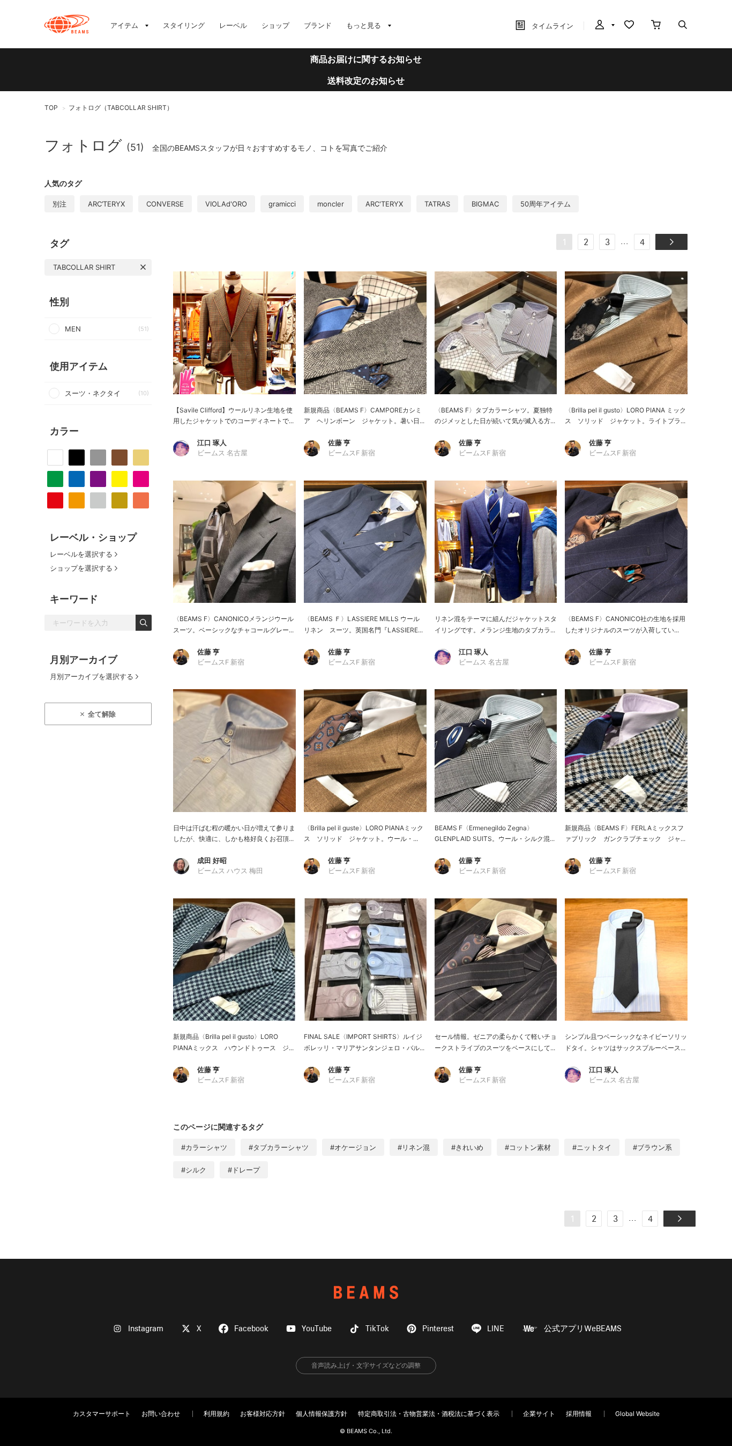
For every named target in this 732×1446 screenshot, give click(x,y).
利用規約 (216, 1414)
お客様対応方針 (262, 1414)
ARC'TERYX (384, 204)
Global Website (637, 1414)
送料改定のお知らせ (366, 80)
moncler (330, 204)
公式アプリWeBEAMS (583, 1329)
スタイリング (184, 25)
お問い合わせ (160, 1414)
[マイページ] (604, 25)
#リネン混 (414, 1147)
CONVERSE (165, 204)
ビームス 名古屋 (222, 453)
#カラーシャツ (204, 1147)
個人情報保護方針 (321, 1414)
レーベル (233, 25)
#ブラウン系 (652, 1147)
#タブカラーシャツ (279, 1147)
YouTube (317, 1329)
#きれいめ (467, 1147)
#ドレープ (244, 1169)
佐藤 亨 (339, 442)
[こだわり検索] (682, 25)
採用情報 (579, 1414)
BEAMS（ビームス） (66, 24)
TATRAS (437, 204)
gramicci (282, 204)
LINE (495, 1329)
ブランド (318, 25)
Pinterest (438, 1329)
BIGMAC (485, 204)
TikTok (377, 1329)
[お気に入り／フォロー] (629, 25)
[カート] (655, 25)
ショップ (275, 25)
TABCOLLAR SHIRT (84, 267)
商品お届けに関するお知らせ (366, 59)
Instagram (145, 1329)
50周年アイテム (545, 204)
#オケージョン (353, 1147)
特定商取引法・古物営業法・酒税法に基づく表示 (428, 1414)
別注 (59, 204)
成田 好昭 (212, 860)
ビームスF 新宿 (351, 453)
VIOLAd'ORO (226, 204)
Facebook (251, 1329)
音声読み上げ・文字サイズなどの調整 (366, 1365)
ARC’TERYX (106, 204)
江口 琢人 (212, 442)
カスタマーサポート (102, 1414)
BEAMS (366, 1292)
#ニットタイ (591, 1147)
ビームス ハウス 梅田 (230, 871)
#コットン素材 (528, 1147)
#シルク (193, 1169)
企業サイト (539, 1414)
